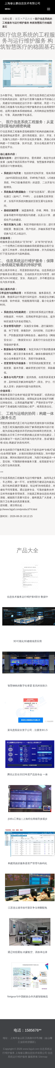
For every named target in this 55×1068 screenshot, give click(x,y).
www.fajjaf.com (31, 1049)
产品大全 (27, 18)
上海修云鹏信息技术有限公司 (31, 1053)
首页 (17, 18)
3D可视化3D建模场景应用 (27, 641)
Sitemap (42, 1056)
